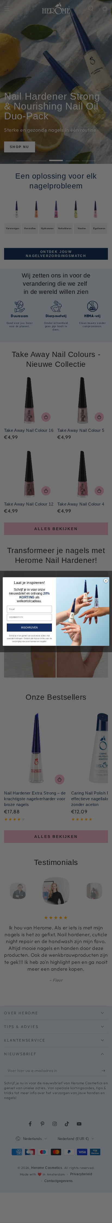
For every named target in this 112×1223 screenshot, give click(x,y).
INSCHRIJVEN (29, 627)
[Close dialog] (105, 580)
